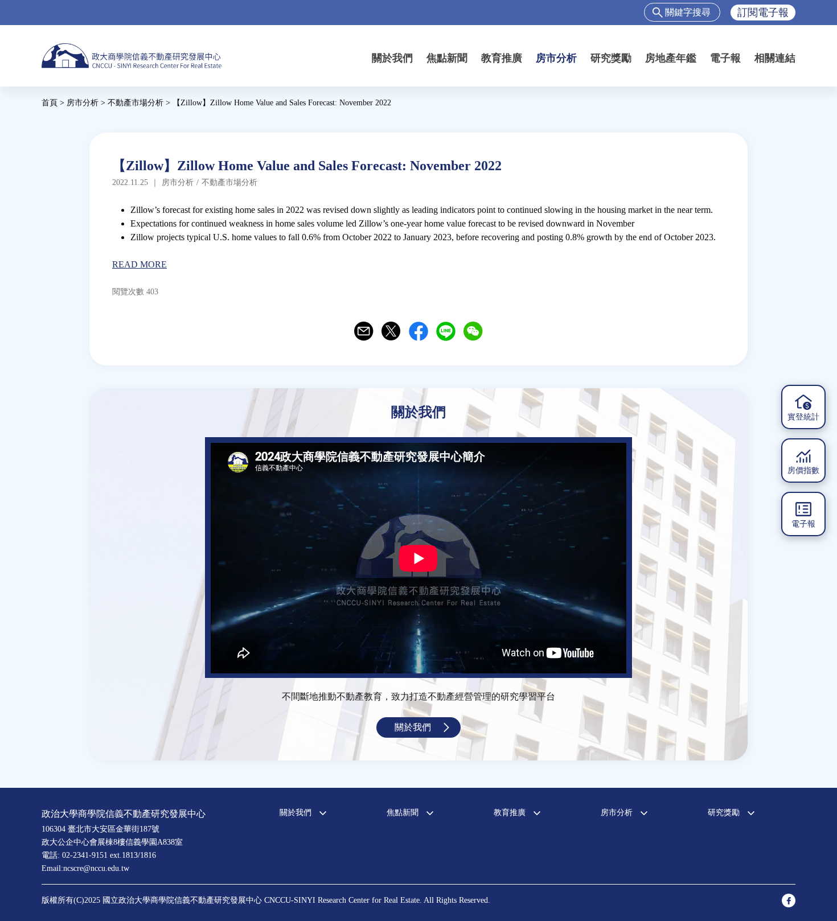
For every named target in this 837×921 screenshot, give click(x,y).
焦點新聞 (446, 58)
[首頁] (131, 55)
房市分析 (556, 58)
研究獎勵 (610, 58)
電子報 (725, 58)
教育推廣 (501, 58)
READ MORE (139, 264)
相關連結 (774, 58)
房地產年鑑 (670, 58)
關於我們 (392, 58)
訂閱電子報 (763, 12)
